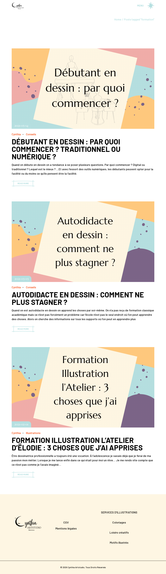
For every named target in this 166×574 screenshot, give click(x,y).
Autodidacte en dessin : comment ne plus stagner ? (78, 298)
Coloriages (119, 522)
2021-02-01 (21, 424)
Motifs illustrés (119, 542)
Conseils (31, 134)
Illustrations (33, 432)
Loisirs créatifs (119, 532)
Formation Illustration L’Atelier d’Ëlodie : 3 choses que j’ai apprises (77, 444)
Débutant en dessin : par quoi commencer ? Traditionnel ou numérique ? (66, 149)
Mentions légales (66, 528)
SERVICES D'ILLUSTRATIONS (119, 512)
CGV (66, 522)
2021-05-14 (21, 125)
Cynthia (16, 134)
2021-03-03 (21, 279)
